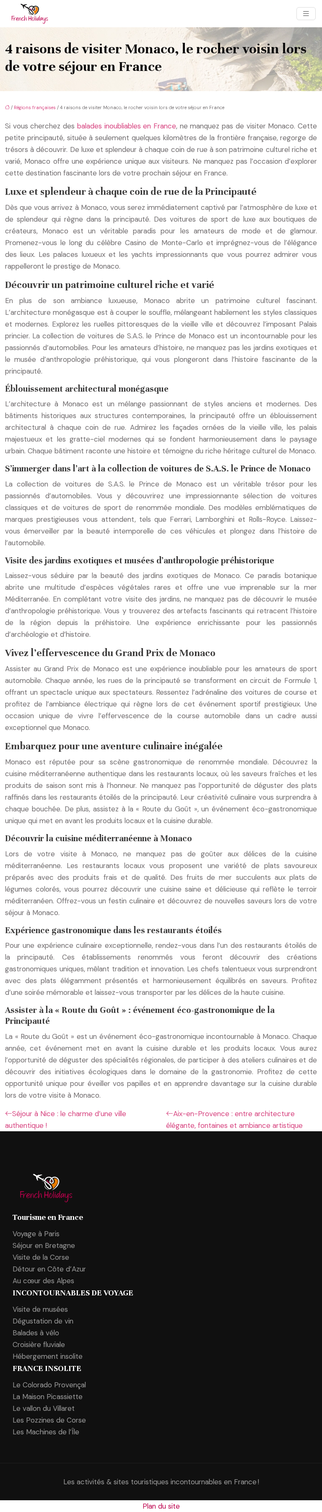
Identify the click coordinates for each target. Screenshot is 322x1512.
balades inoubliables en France (126, 126)
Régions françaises (35, 107)
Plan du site (161, 1506)
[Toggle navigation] (306, 13)
